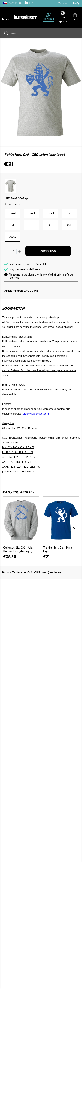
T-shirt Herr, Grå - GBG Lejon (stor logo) (36, 572)
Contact (63, 3)
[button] (5, 17)
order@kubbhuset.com (36, 413)
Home (5, 572)
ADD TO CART (48, 251)
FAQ (76, 3)
